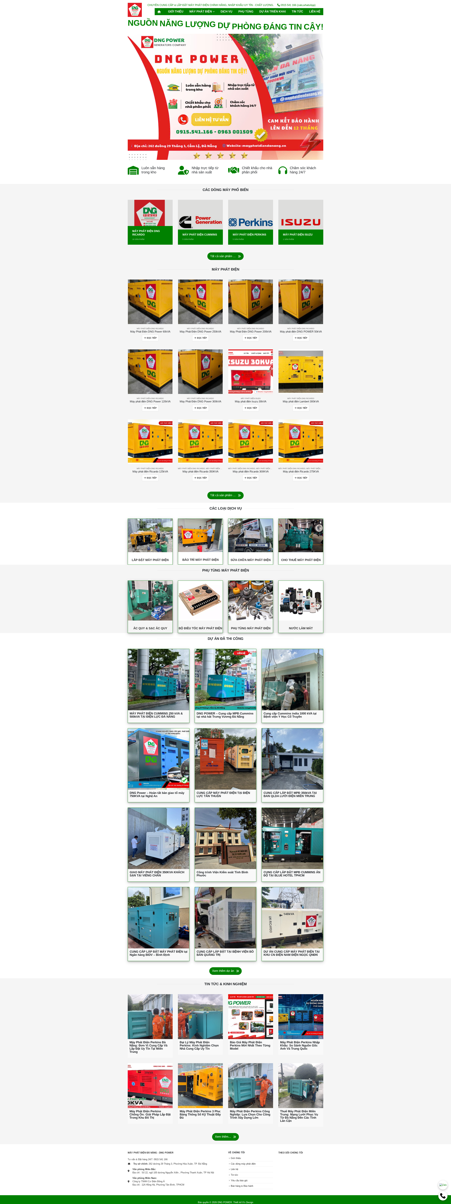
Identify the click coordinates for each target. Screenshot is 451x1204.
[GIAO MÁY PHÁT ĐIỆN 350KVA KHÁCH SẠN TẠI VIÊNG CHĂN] (158, 838)
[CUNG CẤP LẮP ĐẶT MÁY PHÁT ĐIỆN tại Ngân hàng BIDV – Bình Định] (158, 917)
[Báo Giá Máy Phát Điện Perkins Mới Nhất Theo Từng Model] (250, 1016)
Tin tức (297, 11)
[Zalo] (442, 1185)
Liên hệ (314, 11)
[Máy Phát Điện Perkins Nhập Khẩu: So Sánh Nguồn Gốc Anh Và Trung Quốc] (300, 1016)
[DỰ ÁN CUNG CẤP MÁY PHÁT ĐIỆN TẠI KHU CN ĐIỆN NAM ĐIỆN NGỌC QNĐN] (292, 917)
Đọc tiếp (152, 338)
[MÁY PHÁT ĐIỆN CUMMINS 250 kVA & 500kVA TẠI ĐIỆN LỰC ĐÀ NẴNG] (158, 679)
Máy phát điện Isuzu (251, 398)
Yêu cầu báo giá (239, 1180)
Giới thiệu (175, 11)
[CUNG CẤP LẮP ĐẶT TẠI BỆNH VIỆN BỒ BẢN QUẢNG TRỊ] (225, 917)
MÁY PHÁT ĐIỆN (200, 11)
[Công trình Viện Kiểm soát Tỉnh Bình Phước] (225, 838)
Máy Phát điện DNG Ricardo (150, 329)
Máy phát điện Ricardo (217, 468)
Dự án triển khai (272, 11)
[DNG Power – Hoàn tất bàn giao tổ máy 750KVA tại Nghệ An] (158, 759)
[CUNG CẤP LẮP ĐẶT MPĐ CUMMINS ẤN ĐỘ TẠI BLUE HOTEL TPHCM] (292, 838)
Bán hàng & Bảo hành (242, 1186)
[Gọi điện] (442, 1195)
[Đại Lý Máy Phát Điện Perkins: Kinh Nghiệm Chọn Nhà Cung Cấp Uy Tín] (200, 1016)
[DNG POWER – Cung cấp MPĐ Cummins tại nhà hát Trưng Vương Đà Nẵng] (225, 679)
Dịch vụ (226, 11)
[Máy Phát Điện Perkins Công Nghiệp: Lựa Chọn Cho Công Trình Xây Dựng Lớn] (250, 1085)
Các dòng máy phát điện (243, 1164)
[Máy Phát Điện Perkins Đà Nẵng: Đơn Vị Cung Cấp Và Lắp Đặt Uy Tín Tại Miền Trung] (150, 1016)
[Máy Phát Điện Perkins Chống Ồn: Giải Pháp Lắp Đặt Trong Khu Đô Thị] (150, 1085)
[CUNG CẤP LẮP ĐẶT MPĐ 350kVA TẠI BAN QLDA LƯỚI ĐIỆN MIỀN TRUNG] (292, 759)
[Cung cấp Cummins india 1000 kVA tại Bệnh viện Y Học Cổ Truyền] (292, 679)
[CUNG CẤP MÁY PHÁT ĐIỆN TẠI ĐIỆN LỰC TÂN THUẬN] (225, 759)
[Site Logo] (135, 10)
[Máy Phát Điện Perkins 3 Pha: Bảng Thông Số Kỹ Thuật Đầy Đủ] (200, 1085)
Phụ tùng (245, 11)
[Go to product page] (150, 302)
